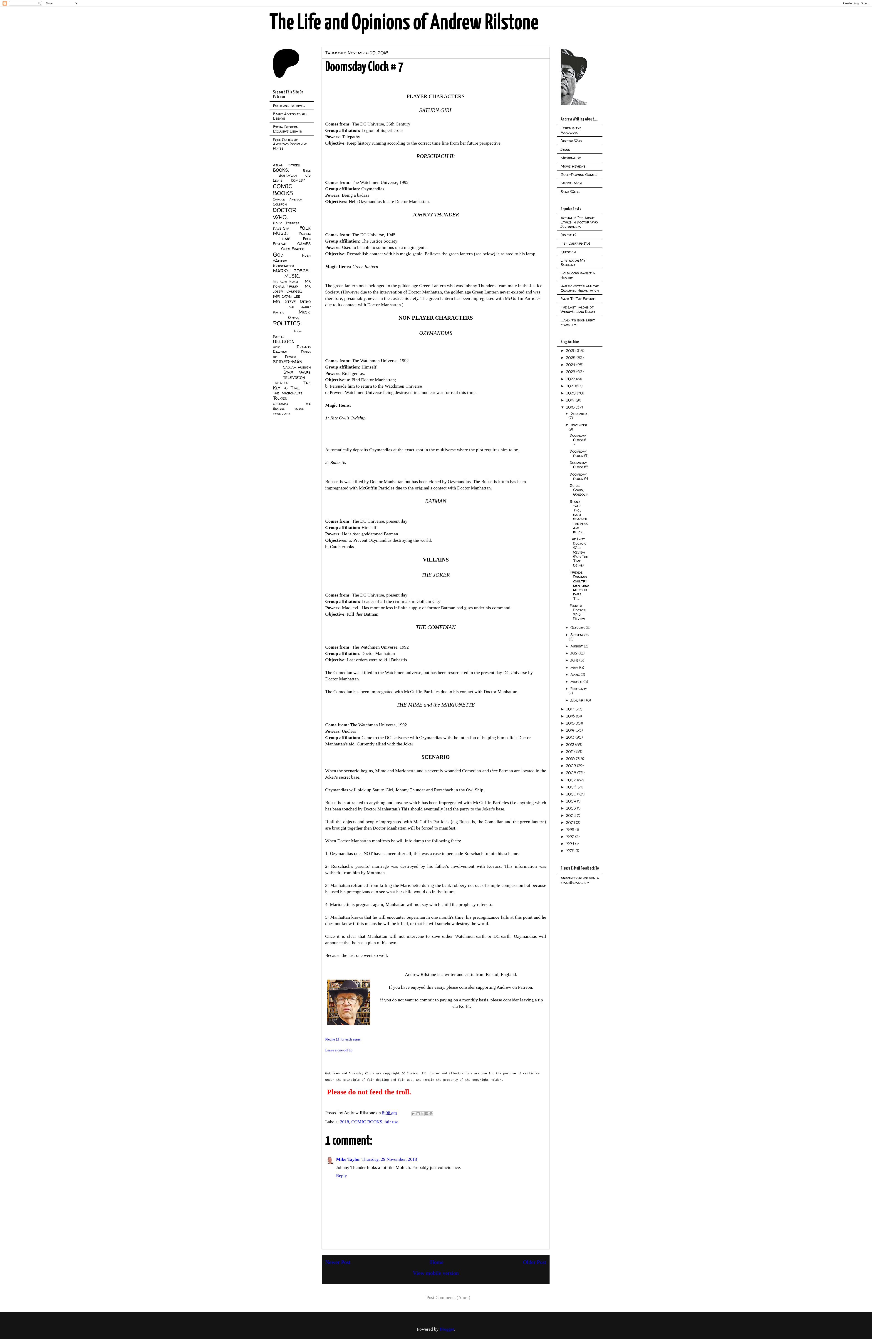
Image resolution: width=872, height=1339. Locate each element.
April (575, 674)
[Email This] (413, 1113)
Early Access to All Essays (290, 116)
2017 (570, 709)
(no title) (568, 234)
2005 (571, 794)
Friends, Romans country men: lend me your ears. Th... (579, 585)
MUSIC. (292, 276)
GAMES (304, 243)
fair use (391, 1121)
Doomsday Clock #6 (579, 453)
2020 (571, 393)
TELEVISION (294, 377)
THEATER (281, 383)
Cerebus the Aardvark (571, 130)
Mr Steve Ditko (292, 301)
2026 (571, 350)
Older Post (534, 1262)
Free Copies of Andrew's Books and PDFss (290, 144)
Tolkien (280, 398)
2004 (571, 801)
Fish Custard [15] (575, 243)
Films (284, 238)
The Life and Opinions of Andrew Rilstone (403, 23)
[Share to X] (422, 1113)
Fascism (305, 233)
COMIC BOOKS (366, 1121)
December (578, 413)
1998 (570, 829)
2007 (571, 779)
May (574, 667)
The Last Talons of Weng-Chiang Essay (578, 309)
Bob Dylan (288, 175)
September (579, 634)
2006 (571, 787)
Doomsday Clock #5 (579, 464)
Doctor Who (571, 140)
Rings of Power (292, 354)
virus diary (281, 413)
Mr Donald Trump (292, 284)
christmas (280, 403)
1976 (571, 850)
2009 (571, 765)
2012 (570, 744)
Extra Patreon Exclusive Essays (287, 129)
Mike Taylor (348, 1159)
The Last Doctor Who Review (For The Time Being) (579, 552)
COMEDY (298, 180)
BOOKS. (281, 170)
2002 (571, 815)
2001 (571, 822)
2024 (571, 364)
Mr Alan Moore (285, 281)
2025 (571, 357)
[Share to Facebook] (426, 1113)
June (574, 660)
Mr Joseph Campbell (292, 289)
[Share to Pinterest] (431, 1113)
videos (299, 408)
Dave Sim (281, 228)
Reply (341, 1175)
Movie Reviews (573, 166)
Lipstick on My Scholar (573, 262)
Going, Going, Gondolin (579, 490)
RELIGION (284, 341)
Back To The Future (578, 298)
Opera (293, 317)
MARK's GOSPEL (292, 271)
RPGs (276, 347)
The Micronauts (287, 393)
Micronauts (571, 157)
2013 (570, 737)
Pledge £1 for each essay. (343, 1039)
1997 (570, 836)
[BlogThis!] (418, 1113)
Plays (298, 331)
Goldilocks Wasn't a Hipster (578, 275)
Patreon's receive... (289, 105)
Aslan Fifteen (286, 165)
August (577, 646)
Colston (280, 204)
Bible (307, 170)
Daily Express (286, 223)
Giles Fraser (292, 248)
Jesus (565, 149)
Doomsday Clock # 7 (578, 439)
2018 (344, 1121)
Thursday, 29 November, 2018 (389, 1159)
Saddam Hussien (297, 367)
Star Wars (297, 372)
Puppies (278, 336)
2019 (570, 400)
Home (436, 1262)
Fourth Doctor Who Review (578, 612)
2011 (570, 751)
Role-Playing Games (579, 174)
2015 (571, 723)
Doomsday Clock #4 (579, 476)
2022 (571, 378)
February (578, 688)
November (578, 424)
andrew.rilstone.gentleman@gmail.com (580, 880)
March (576, 681)
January (578, 700)
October (578, 627)
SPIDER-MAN (287, 362)
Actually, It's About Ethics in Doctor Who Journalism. (579, 222)
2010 (571, 758)
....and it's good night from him (578, 322)
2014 (570, 730)
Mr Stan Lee (286, 296)
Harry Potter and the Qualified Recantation (580, 288)
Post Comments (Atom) (448, 1297)
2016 (571, 716)
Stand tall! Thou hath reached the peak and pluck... (579, 516)
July (574, 653)
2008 (571, 772)
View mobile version (436, 1273)
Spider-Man (571, 183)
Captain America (287, 199)
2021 (570, 386)
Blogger (447, 1328)
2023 (571, 371)
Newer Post (337, 1262)
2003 (571, 808)
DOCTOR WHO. (285, 213)
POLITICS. (287, 323)
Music (305, 312)
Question (568, 251)
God (278, 254)
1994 (570, 843)
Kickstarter (283, 265)
